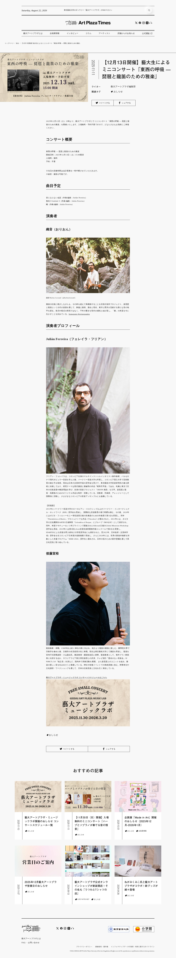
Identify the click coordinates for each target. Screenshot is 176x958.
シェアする (126, 103)
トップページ (9, 43)
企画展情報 (54, 33)
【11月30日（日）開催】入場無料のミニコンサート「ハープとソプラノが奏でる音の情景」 (92, 823)
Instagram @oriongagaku (79, 314)
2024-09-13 (68, 889)
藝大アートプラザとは (33, 33)
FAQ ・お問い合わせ (31, 943)
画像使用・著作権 (101, 946)
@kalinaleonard (69, 298)
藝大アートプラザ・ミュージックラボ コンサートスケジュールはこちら (76, 677)
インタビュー (72, 33)
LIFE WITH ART (83, 899)
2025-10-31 (118, 825)
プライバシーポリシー (84, 946)
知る (17, 43)
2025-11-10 (18, 825)
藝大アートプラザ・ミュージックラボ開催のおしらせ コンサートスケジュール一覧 (42, 821)
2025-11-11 (93, 67)
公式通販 (146, 33)
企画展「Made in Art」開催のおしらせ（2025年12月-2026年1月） (141, 821)
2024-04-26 (118, 889)
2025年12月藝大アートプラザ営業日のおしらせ (41, 884)
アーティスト (104, 33)
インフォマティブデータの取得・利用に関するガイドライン (132, 946)
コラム (88, 33)
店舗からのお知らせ (126, 33)
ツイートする (104, 103)
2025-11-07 (18, 889)
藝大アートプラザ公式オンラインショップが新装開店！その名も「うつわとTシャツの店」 (91, 888)
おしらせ (118, 91)
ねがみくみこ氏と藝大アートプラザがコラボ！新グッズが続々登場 (141, 886)
